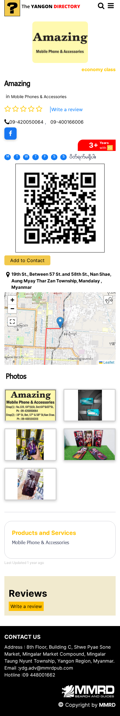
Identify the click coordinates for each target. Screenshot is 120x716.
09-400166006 (67, 122)
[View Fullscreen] (12, 321)
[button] (60, 323)
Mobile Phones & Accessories (38, 96)
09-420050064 (26, 122)
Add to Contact (27, 260)
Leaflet (108, 362)
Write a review (67, 109)
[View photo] (30, 405)
